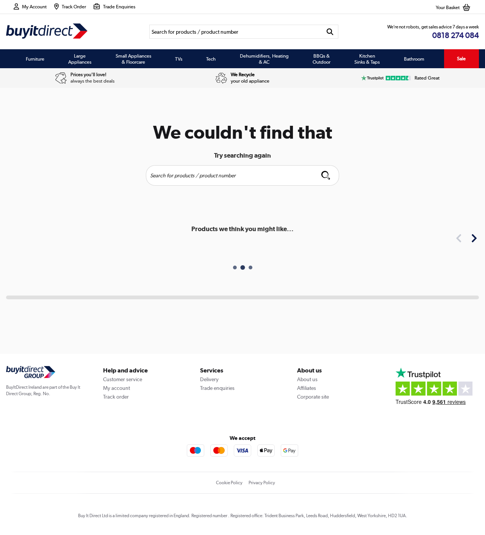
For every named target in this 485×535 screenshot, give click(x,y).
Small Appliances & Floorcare (133, 59)
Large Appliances (79, 59)
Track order (116, 397)
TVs (178, 59)
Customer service (122, 379)
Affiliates (306, 388)
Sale (461, 58)
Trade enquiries (217, 388)
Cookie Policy (229, 482)
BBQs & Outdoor (321, 59)
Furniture (35, 59)
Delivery (209, 379)
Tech (211, 59)
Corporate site (313, 397)
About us (307, 379)
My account (116, 388)
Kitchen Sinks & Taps (367, 59)
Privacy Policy (262, 482)
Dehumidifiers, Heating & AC (264, 59)
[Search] (330, 32)
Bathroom (414, 59)
